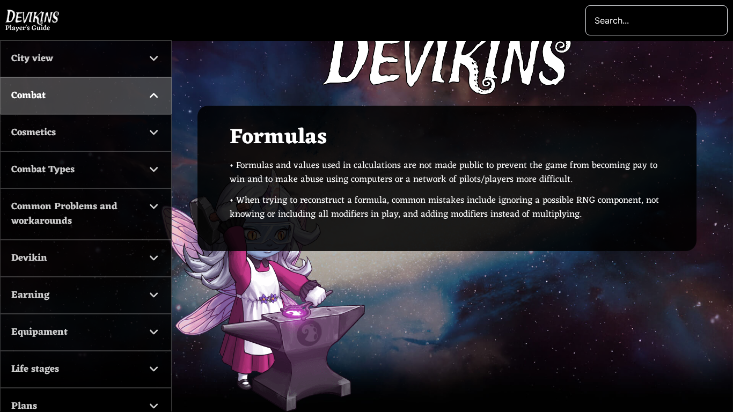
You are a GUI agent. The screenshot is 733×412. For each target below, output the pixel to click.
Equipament (39, 332)
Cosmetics (33, 132)
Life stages (35, 369)
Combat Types (43, 169)
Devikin (29, 258)
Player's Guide (27, 28)
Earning (30, 295)
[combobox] (656, 20)
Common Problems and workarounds (64, 214)
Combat (28, 95)
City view (32, 58)
